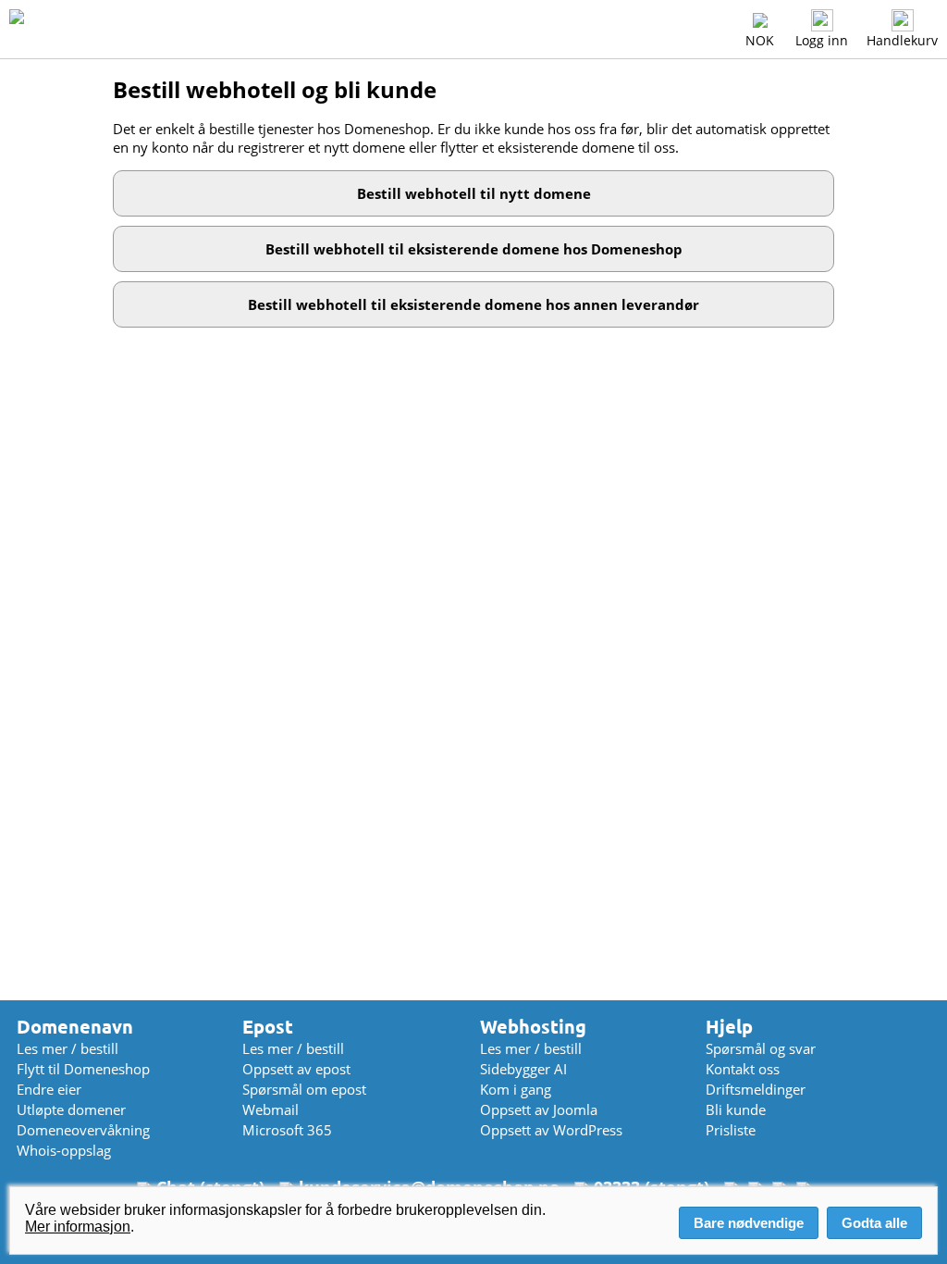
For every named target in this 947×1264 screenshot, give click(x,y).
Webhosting (533, 1026)
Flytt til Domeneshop (83, 1069)
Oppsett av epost (296, 1069)
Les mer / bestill (67, 1048)
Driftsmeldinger (756, 1089)
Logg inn (821, 40)
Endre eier (49, 1089)
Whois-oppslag (64, 1150)
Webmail (270, 1109)
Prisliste (731, 1130)
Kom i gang (515, 1089)
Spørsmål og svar (761, 1048)
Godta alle (874, 1223)
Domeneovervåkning (83, 1130)
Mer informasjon (77, 1226)
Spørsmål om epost (304, 1089)
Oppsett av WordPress (551, 1130)
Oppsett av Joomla (538, 1109)
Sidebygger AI (523, 1069)
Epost (267, 1026)
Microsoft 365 (287, 1130)
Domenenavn (75, 1026)
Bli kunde (736, 1109)
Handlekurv (902, 40)
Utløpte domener (71, 1109)
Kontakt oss (743, 1069)
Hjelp (729, 1026)
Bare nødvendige (749, 1223)
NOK (759, 40)
